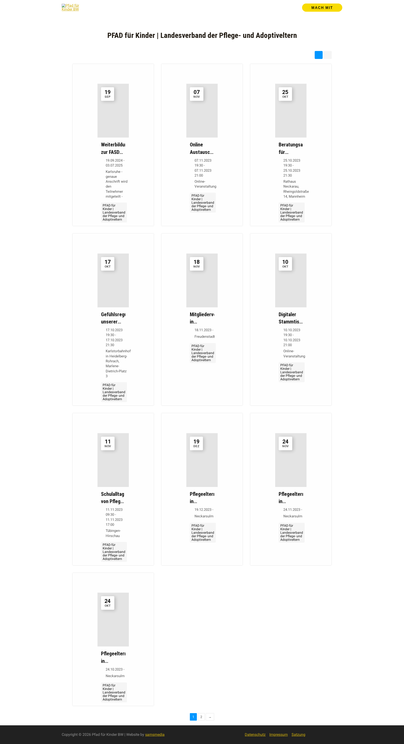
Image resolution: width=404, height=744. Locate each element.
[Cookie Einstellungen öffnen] (10, 738)
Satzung (298, 734)
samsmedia (155, 734)
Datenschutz (255, 734)
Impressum (278, 734)
